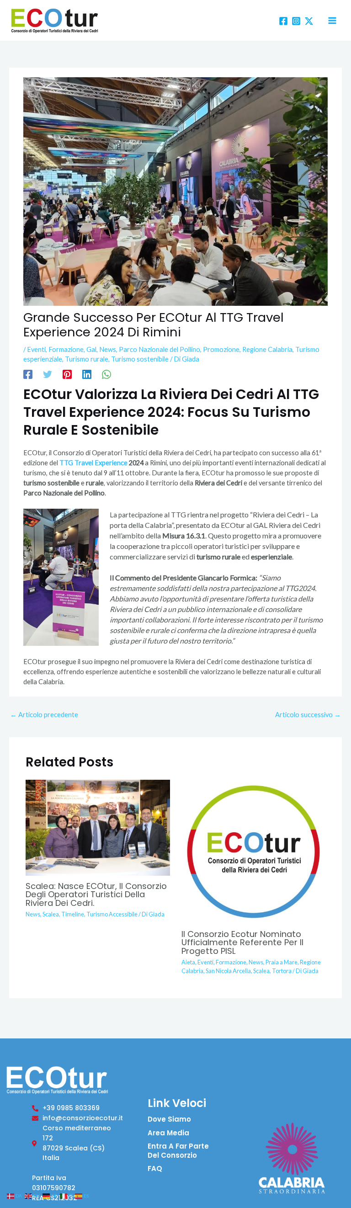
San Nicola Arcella (228, 970)
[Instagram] (296, 21)
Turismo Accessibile (112, 914)
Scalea (51, 914)
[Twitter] (47, 374)
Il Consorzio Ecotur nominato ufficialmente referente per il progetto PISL (242, 942)
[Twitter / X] (309, 21)
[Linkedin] (86, 374)
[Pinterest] (67, 374)
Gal (91, 349)
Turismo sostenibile (140, 359)
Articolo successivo (308, 714)
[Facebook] (283, 21)
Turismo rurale (86, 359)
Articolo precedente (44, 714)
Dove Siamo (169, 1119)
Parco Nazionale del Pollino (159, 349)
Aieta (188, 962)
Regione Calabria (267, 349)
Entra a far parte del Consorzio (178, 1150)
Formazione (66, 349)
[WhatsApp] (106, 374)
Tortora (282, 970)
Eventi (36, 349)
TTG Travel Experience (93, 463)
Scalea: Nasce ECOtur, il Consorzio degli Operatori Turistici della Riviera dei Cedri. (96, 894)
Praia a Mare (282, 962)
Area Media (168, 1133)
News (107, 349)
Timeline (72, 914)
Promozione (221, 349)
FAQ (155, 1168)
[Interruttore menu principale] (332, 20)
